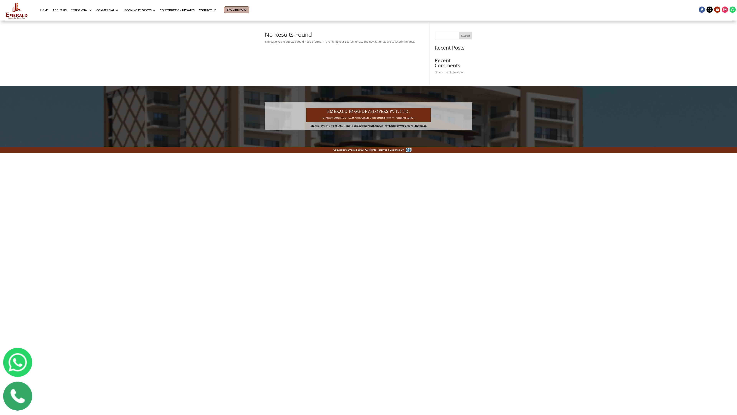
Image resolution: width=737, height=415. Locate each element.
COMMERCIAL (105, 10)
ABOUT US (60, 10)
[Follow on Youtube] (717, 10)
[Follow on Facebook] (702, 10)
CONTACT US (207, 10)
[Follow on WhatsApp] (733, 10)
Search (465, 35)
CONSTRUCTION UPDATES (177, 10)
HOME (44, 10)
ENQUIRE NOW (236, 10)
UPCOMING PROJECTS (137, 10)
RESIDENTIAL (79, 10)
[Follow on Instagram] (725, 10)
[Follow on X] (709, 10)
